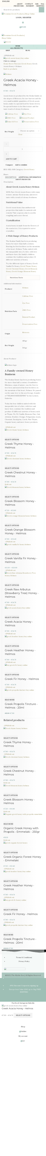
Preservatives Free (29, 324)
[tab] (10, 177)
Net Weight (9, 132)
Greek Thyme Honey (28, 266)
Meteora (25, 332)
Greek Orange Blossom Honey (24, 271)
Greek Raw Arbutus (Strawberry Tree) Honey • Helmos (21, 593)
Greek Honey (26, 64)
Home (6, 64)
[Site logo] (18, 14)
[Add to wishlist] (20, 434)
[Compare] (8, 434)
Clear (20, 134)
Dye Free (26, 303)
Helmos (25, 288)
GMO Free (26, 310)
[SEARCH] (41, 9)
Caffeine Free (27, 296)
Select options (23, 1015)
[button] (23, 277)
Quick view (14, 434)
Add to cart (11, 159)
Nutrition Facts (16, 277)
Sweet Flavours (15, 64)
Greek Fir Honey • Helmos (22, 679)
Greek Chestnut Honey (15, 269)
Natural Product (28, 317)
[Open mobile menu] (23, 31)
